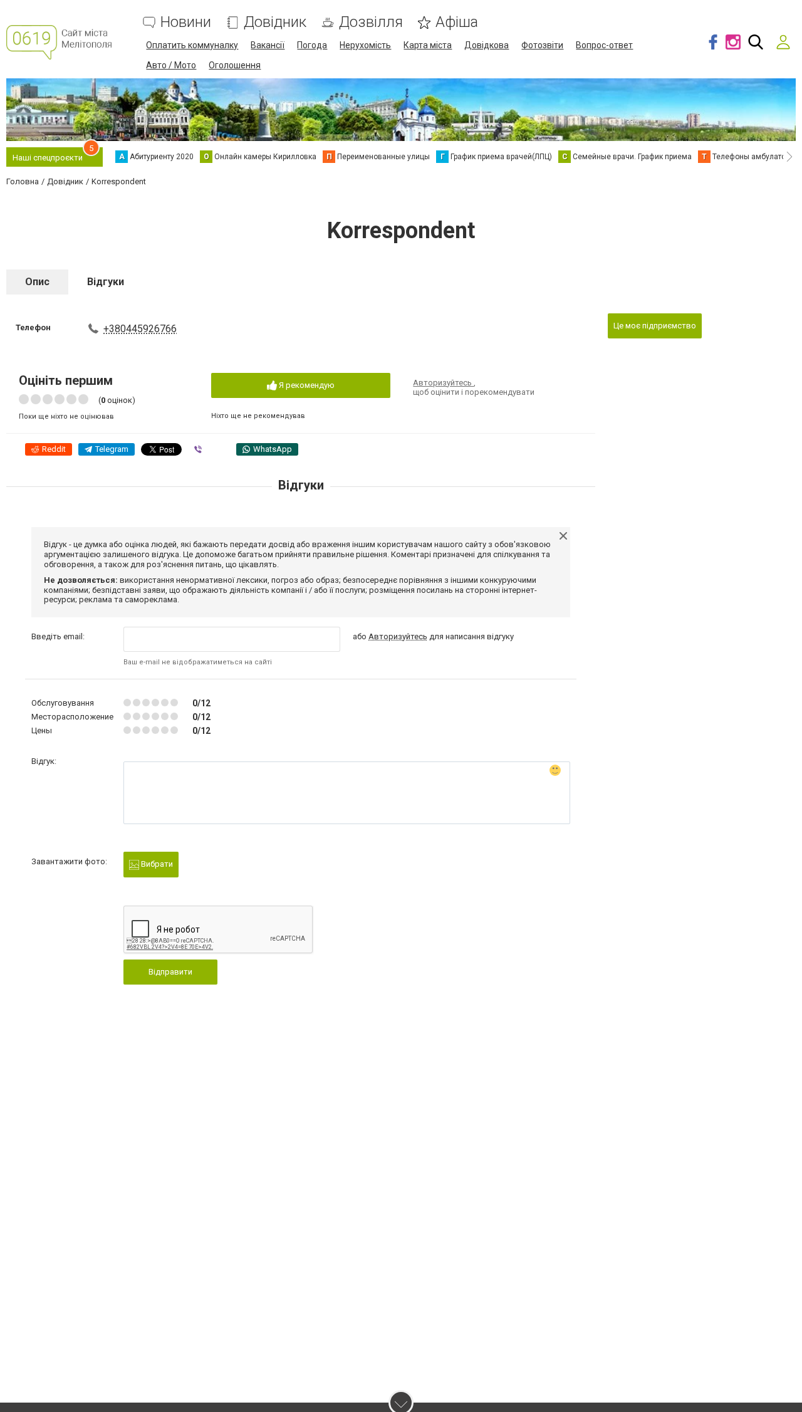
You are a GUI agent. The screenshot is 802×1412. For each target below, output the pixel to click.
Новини (185, 22)
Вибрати (156, 864)
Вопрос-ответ (604, 45)
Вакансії (267, 45)
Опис (37, 282)
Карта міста (428, 45)
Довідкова (486, 45)
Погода (312, 45)
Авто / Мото (171, 65)
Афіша (456, 22)
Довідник (275, 22)
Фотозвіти (542, 45)
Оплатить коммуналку (192, 45)
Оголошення (235, 65)
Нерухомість (365, 45)
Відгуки (105, 282)
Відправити (170, 971)
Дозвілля (371, 22)
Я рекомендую (306, 385)
